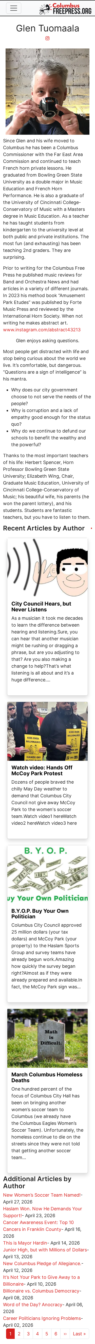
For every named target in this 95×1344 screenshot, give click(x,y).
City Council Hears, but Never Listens (41, 606)
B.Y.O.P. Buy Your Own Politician (40, 914)
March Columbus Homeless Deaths (47, 1077)
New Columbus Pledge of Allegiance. (42, 1263)
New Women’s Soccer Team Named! (42, 1195)
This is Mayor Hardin (25, 1243)
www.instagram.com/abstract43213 (42, 329)
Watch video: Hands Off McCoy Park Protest (41, 770)
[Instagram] (47, 38)
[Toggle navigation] (13, 8)
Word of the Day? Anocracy (32, 1304)
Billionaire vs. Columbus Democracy (41, 1291)
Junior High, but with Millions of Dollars (45, 1249)
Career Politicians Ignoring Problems (42, 1318)
